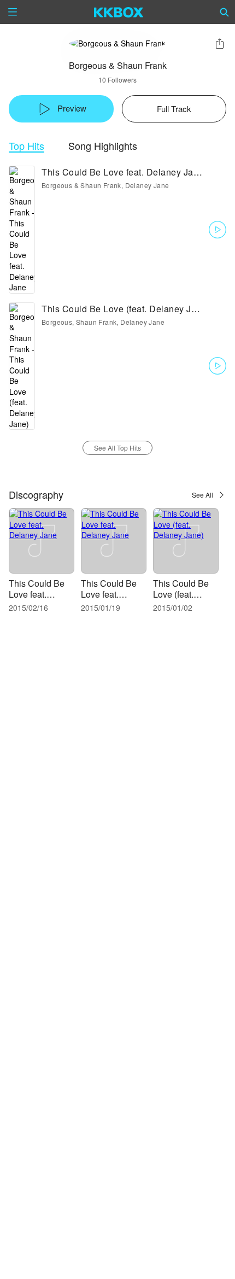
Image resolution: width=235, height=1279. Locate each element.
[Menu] (12, 12)
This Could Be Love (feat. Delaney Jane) (181, 594)
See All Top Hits (117, 447)
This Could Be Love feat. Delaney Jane (36, 594)
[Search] (224, 12)
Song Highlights (102, 146)
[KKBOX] (119, 12)
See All (202, 494)
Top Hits (26, 146)
